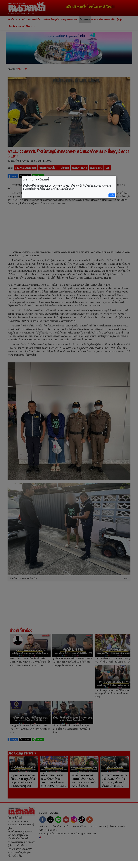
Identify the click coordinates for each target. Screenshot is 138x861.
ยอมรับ (112, 195)
